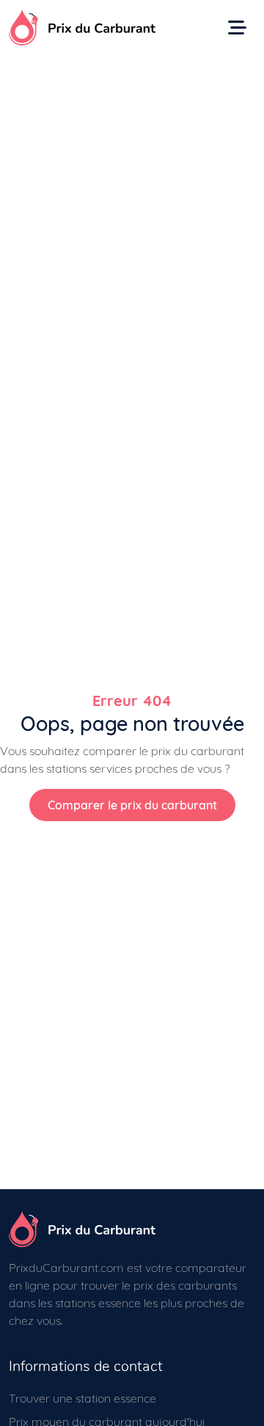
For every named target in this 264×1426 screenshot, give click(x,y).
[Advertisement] (132, 194)
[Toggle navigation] (237, 27)
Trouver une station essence (82, 1398)
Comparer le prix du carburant (132, 805)
